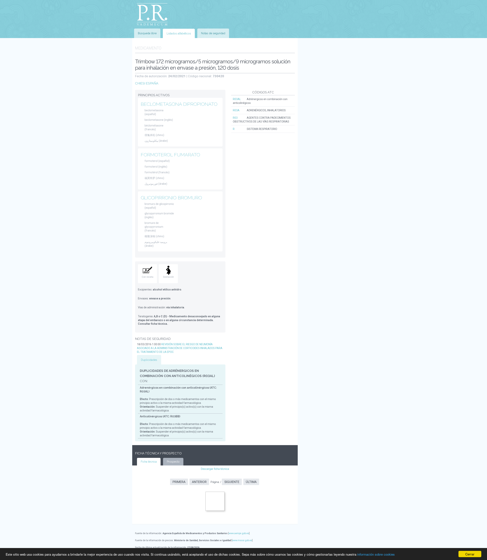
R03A (236, 110)
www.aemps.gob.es (239, 533)
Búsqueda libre (147, 33)
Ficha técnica (149, 461)
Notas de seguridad (213, 33)
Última (251, 482)
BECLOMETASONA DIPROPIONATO (179, 104)
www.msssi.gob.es (242, 540)
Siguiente (231, 482)
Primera (179, 482)
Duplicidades (149, 359)
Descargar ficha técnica (215, 468)
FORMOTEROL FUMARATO (170, 155)
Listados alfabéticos (179, 33)
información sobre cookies (376, 554)
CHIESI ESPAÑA (146, 83)
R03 (235, 117)
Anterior (199, 482)
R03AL (237, 99)
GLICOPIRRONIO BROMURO (171, 197)
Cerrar (469, 554)
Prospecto (173, 461)
